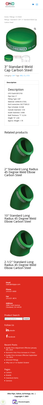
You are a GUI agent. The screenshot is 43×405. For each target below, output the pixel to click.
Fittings (12, 17)
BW (21, 75)
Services (9, 381)
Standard (13, 20)
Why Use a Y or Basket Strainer (17, 362)
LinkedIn (12, 330)
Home (6, 17)
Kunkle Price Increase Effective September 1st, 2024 (21, 356)
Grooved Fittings (12, 360)
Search (26, 319)
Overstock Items (12, 378)
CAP (19, 20)
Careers (9, 372)
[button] (35, 29)
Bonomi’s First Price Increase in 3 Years (20, 352)
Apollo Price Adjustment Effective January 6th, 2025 (21, 349)
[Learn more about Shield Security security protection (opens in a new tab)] (3, 402)
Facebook (11, 337)
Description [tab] (11, 82)
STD (28, 75)
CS (24, 75)
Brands (8, 375)
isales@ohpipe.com (13, 284)
